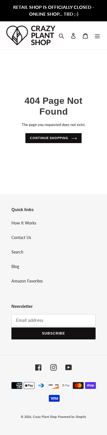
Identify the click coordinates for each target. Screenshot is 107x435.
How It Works (23, 222)
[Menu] (97, 35)
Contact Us (21, 237)
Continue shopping (49, 138)
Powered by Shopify (72, 416)
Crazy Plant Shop (45, 416)
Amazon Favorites (27, 281)
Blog (15, 266)
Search (17, 252)
